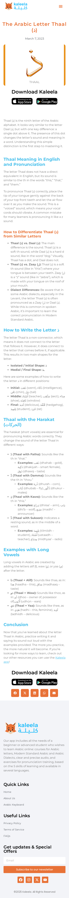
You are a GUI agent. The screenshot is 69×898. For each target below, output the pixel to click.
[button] (61, 6)
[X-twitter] (37, 880)
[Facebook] (21, 880)
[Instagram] (29, 880)
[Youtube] (45, 880)
